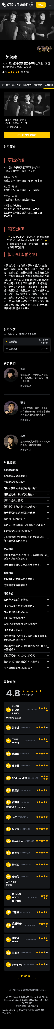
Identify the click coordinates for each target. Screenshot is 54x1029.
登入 (40, 4)
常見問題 (38, 84)
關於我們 (27, 84)
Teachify (6, 1013)
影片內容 (16, 84)
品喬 (22, 436)
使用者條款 (20, 1006)
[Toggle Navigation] (50, 5)
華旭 (22, 402)
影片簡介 (6, 84)
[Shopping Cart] (31, 4)
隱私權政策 (33, 1006)
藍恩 (22, 369)
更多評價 (25, 975)
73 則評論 (25, 72)
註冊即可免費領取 (27, 134)
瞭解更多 (24, 386)
